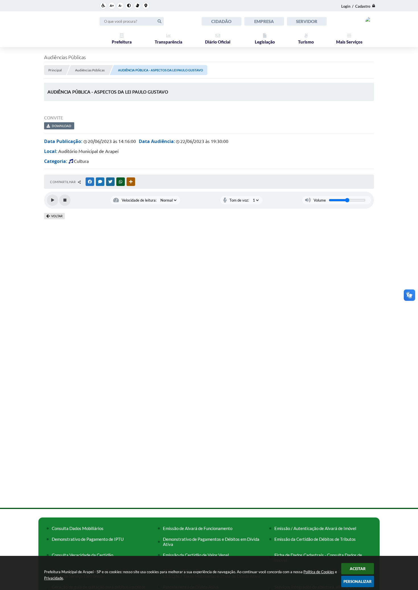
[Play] (52, 200)
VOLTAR (57, 216)
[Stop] (65, 200)
